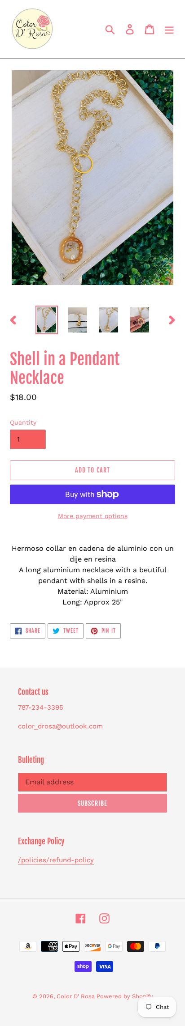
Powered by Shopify (125, 996)
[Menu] (169, 29)
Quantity (23, 422)
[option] (46, 319)
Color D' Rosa (77, 996)
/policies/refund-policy (56, 860)
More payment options (93, 515)
